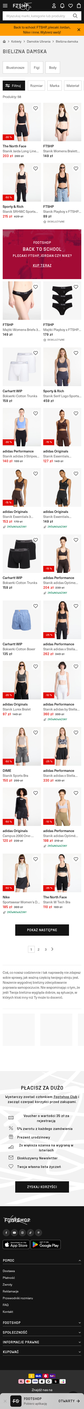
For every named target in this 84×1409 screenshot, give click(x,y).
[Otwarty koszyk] (78, 5)
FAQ (6, 1305)
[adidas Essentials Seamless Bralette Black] (62, 487)
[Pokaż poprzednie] (53, 949)
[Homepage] (42, 1220)
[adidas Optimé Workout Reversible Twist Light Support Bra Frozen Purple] (62, 806)
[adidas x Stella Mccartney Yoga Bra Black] (62, 619)
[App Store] (16, 1244)
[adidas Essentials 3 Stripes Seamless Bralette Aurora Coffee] (22, 487)
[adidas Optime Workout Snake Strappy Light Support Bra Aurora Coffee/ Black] (62, 553)
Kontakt (8, 1311)
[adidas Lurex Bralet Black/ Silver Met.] (22, 680)
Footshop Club (65, 1097)
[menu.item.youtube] (14, 1232)
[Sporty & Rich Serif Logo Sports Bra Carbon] (62, 366)
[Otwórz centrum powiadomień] (62, 5)
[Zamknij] (79, 29)
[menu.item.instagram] (22, 1232)
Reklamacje (11, 1291)
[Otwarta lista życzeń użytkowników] (70, 5)
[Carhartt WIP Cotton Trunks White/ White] (22, 366)
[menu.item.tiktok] (30, 1232)
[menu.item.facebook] (6, 1232)
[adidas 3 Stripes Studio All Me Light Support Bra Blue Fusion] (22, 427)
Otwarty (66, 1401)
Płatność (9, 1277)
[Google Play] (45, 1244)
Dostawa (9, 1271)
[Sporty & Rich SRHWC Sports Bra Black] (22, 182)
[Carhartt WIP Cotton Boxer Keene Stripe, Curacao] (22, 619)
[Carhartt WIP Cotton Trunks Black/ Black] (22, 553)
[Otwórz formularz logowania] (54, 5)
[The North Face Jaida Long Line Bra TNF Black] (22, 122)
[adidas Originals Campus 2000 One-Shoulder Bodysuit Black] (22, 806)
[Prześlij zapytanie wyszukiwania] (75, 15)
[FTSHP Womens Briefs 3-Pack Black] (22, 300)
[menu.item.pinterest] (38, 1232)
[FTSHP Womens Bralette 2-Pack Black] (62, 122)
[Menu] (5, 5)
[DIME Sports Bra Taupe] (22, 746)
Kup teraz (42, 265)
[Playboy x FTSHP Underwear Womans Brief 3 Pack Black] (62, 300)
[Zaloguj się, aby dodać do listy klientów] (35, 108)
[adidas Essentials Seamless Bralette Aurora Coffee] (62, 427)
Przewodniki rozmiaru (18, 1298)
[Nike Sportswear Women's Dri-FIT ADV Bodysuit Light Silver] (22, 873)
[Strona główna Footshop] (22, 5)
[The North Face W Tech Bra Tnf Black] (62, 873)
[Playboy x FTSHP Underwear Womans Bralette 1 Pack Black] (62, 182)
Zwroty (7, 1284)
